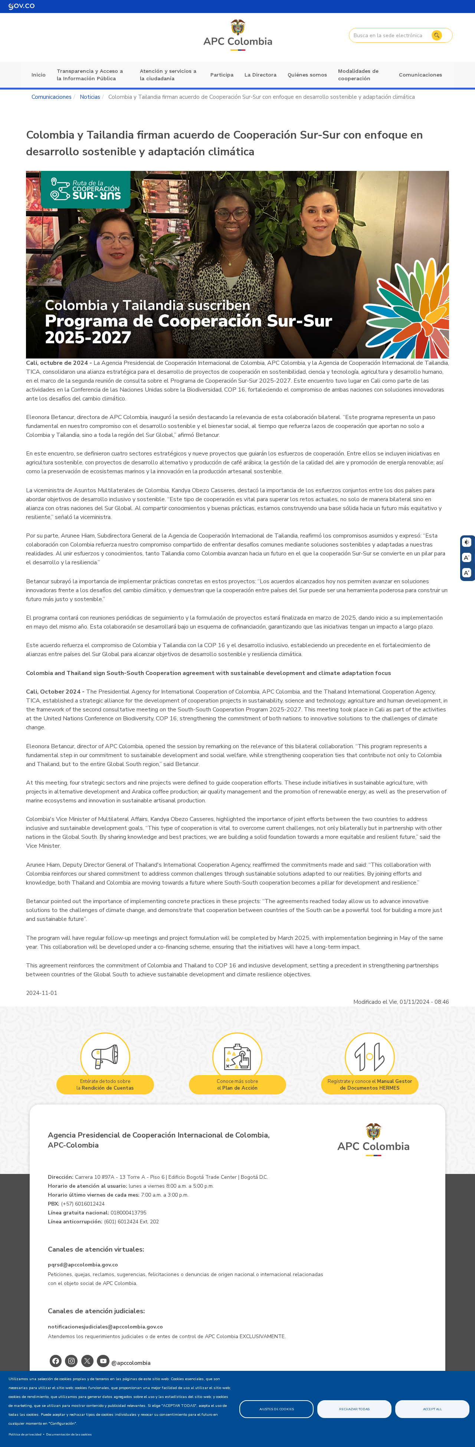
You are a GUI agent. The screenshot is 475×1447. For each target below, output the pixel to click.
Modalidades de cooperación (358, 74)
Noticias (90, 97)
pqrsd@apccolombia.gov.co (83, 1264)
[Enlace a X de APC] (87, 1361)
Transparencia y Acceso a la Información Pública (90, 74)
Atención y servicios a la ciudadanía (168, 74)
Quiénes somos (307, 75)
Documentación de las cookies (69, 1434)
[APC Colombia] (238, 35)
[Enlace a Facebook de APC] (56, 1361)
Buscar (436, 35)
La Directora (260, 75)
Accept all (432, 1409)
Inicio (39, 75)
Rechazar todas (354, 1409)
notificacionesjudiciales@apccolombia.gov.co (105, 1326)
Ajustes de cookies (276, 1409)
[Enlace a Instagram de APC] (71, 1361)
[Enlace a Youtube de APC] (103, 1361)
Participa (221, 75)
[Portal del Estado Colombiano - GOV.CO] (21, 6)
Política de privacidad (25, 1434)
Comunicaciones (420, 75)
